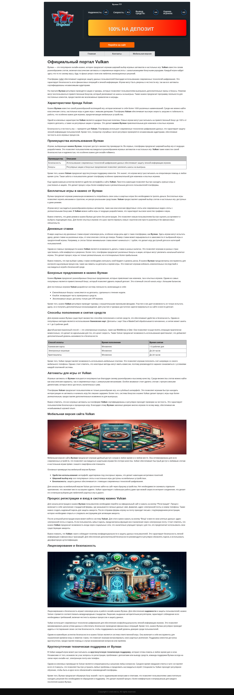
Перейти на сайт (117, 44)
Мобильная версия (142, 53)
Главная (92, 53)
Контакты (117, 53)
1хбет (61, 79)
